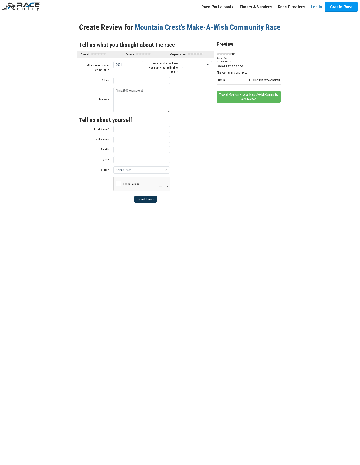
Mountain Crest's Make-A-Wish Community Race (207, 27)
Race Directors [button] (291, 7)
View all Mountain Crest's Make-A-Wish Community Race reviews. (248, 97)
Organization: (178, 54)
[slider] (98, 53)
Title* (105, 80)
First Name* (101, 129)
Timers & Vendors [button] (255, 7)
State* (105, 169)
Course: (130, 54)
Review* (104, 99)
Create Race (341, 7)
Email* (105, 149)
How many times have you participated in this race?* (163, 67)
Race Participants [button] (217, 7)
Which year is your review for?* (98, 67)
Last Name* (101, 139)
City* (106, 159)
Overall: (85, 54)
